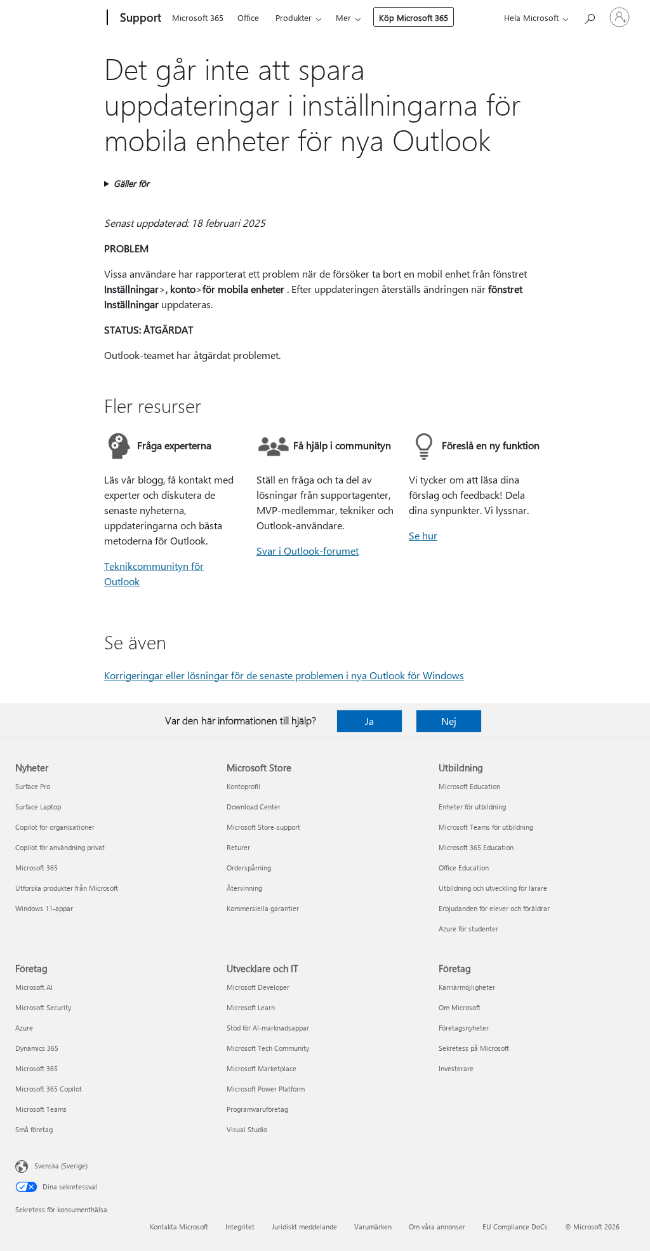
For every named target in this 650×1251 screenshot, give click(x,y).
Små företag (34, 1129)
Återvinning (244, 888)
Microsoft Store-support (263, 827)
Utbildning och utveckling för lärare (493, 888)
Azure (24, 1027)
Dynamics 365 (36, 1048)
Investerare (456, 1068)
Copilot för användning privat (60, 847)
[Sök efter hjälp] (589, 16)
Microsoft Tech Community (268, 1048)
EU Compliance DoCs (515, 1226)
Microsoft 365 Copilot (48, 1088)
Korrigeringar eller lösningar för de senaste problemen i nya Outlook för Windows (284, 675)
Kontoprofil (243, 786)
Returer (238, 847)
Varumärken (373, 1226)
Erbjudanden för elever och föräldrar (494, 908)
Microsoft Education (469, 786)
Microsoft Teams (41, 1109)
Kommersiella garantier (263, 908)
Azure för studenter (468, 928)
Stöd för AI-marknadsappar (268, 1027)
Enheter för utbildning (472, 806)
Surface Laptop (38, 806)
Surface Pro (32, 786)
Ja (369, 720)
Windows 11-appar (44, 908)
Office (248, 17)
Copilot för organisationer (55, 827)
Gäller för (131, 183)
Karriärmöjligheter (467, 987)
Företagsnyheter (464, 1027)
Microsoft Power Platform (266, 1088)
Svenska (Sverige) (61, 1165)
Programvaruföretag (257, 1109)
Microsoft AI (34, 987)
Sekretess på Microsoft (474, 1048)
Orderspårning (249, 867)
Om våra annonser (437, 1226)
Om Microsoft (460, 1007)
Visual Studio (247, 1129)
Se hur (423, 535)
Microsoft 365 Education (476, 847)
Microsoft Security (43, 1007)
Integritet (240, 1226)
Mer (343, 17)
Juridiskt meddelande (304, 1226)
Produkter (293, 17)
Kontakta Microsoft (179, 1226)
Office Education (464, 867)
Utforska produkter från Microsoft (66, 888)
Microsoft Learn (251, 1007)
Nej (448, 720)
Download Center (254, 806)
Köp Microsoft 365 (413, 17)
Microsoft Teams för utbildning (486, 827)
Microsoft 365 (197, 17)
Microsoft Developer (258, 987)
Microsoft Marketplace (261, 1068)
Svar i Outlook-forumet (307, 550)
